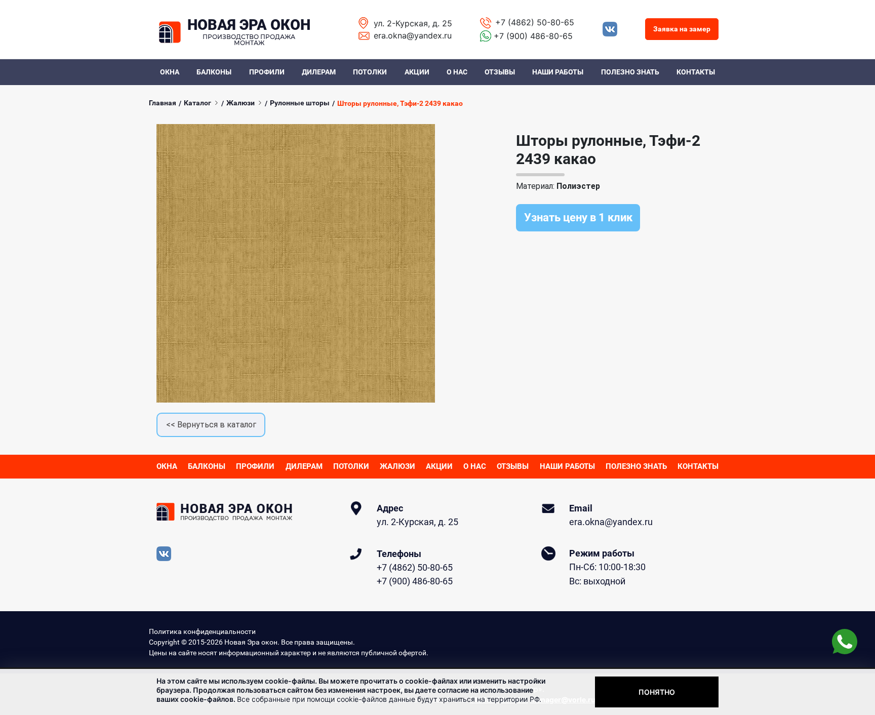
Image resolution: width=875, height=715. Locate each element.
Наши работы (557, 72)
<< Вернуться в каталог (211, 424)
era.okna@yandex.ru (413, 35)
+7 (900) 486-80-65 (533, 36)
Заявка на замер (681, 29)
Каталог (197, 103)
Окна (169, 72)
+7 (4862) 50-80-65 (534, 22)
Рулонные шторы (300, 103)
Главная (162, 103)
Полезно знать (630, 72)
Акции (417, 72)
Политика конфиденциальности (202, 631)
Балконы (213, 72)
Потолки (370, 72)
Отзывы (500, 72)
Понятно (657, 692)
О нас (457, 72)
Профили (267, 72)
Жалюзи (240, 103)
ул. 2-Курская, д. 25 (413, 23)
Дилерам (319, 72)
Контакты (696, 72)
